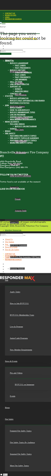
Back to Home (5, 54)
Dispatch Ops (10, 15)
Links (7, 17)
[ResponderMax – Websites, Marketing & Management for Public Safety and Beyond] (17, 282)
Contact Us (10, 13)
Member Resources (13, 19)
